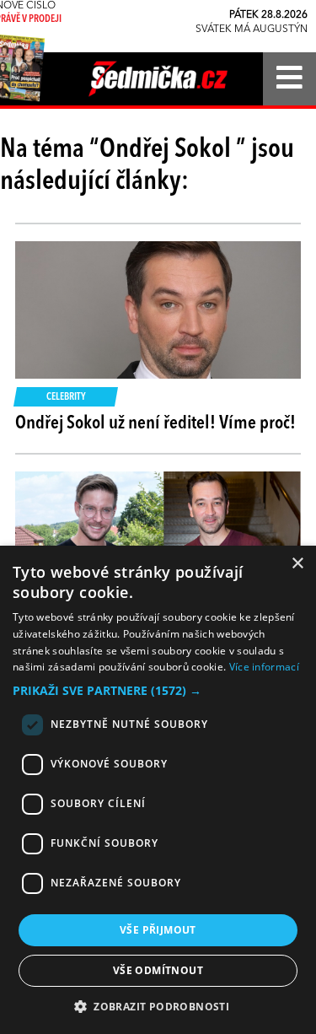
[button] (158, 690)
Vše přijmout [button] (158, 930)
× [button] (297, 563)
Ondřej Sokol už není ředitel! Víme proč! (155, 423)
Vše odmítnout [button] (158, 970)
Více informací (264, 667)
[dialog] (158, 790)
